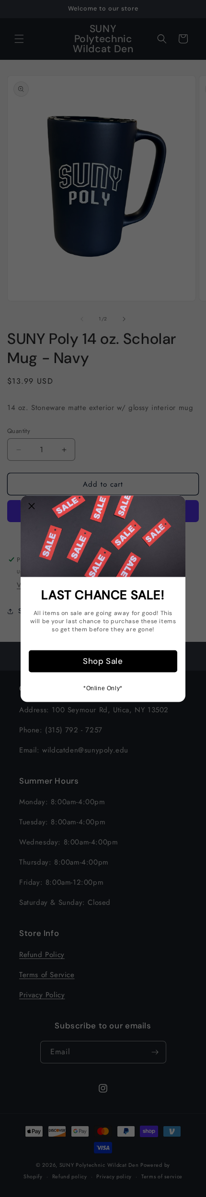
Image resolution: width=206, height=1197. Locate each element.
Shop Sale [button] (103, 661)
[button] (31, 506)
